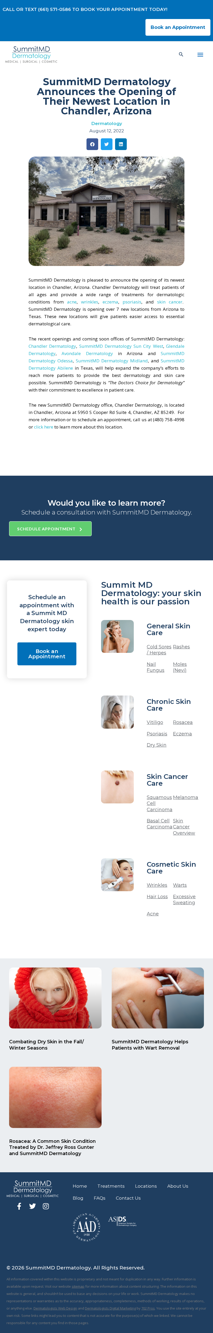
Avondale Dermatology (87, 353)
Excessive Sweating (184, 900)
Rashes (181, 647)
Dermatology (106, 123)
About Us (177, 1186)
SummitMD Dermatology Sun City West (121, 346)
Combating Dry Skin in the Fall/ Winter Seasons (46, 1045)
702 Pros (148, 1308)
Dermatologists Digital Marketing (110, 1308)
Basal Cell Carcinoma (159, 824)
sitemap (78, 1286)
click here (43, 427)
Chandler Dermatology (52, 346)
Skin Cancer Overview (184, 827)
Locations (146, 1186)
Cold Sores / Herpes (159, 650)
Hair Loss (157, 897)
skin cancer (169, 302)
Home (80, 1186)
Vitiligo (155, 722)
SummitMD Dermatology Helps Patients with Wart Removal (150, 1045)
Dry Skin (157, 745)
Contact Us (128, 1198)
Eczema (182, 734)
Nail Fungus (155, 667)
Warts (180, 885)
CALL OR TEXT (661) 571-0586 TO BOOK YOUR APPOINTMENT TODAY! (85, 9)
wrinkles (89, 302)
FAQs (99, 1198)
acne (72, 302)
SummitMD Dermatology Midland (112, 361)
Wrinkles (157, 885)
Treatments (111, 1186)
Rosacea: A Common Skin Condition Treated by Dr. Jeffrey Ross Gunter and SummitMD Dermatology (52, 1147)
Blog (78, 1198)
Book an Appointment (178, 27)
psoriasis (132, 302)
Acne (153, 914)
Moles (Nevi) (180, 667)
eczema (110, 302)
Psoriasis (157, 734)
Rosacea (183, 722)
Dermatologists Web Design (55, 1308)
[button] (181, 54)
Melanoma (185, 797)
